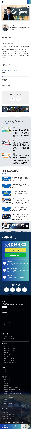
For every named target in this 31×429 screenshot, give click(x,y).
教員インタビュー (7, 371)
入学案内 (4, 377)
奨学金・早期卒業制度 (8, 397)
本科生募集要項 (7, 379)
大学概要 (6, 321)
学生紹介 (6, 346)
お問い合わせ (15, 250)
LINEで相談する (15, 255)
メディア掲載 (6, 328)
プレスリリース (15, 412)
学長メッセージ (7, 315)
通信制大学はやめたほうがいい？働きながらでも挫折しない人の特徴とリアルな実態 (20, 179)
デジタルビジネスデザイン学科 (10, 338)
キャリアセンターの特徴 (9, 360)
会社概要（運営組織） (5, 412)
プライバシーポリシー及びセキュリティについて (10, 414)
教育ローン (6, 399)
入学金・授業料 (7, 395)
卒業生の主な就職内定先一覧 (10, 362)
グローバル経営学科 (8, 336)
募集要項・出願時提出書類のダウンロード (12, 389)
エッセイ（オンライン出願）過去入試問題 (12, 393)
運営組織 (6, 319)
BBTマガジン (5, 408)
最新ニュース (6, 324)
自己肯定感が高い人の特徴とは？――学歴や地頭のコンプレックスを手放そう (20, 193)
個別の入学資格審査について (10, 403)
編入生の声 (6, 352)
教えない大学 (6, 317)
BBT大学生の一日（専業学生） (10, 350)
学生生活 (4, 343)
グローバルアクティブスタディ (10, 70)
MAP (5, 306)
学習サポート (6, 356)
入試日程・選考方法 (8, 391)
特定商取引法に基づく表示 (6, 418)
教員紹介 (4, 367)
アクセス (12, 416)
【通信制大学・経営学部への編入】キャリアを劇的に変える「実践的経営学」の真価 (20, 209)
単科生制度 (6, 383)
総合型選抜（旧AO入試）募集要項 (11, 387)
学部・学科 (5, 334)
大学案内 (4, 312)
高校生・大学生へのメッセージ (10, 358)
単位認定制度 (6, 401)
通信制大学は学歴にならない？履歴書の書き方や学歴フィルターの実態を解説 (20, 186)
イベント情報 (6, 326)
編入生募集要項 (7, 381)
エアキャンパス (7, 354)
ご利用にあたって (5, 416)
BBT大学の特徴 (7, 322)
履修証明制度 (6, 385)
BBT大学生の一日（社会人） (10, 348)
